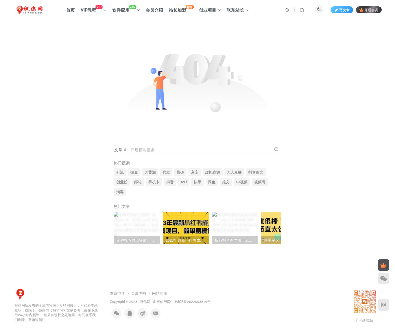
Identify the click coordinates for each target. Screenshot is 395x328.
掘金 (134, 172)
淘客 (120, 191)
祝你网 (145, 301)
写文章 (344, 9)
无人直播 (234, 172)
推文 (226, 181)
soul (183, 181)
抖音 (170, 181)
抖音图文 (255, 172)
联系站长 (235, 10)
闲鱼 (211, 181)
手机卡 (154, 181)
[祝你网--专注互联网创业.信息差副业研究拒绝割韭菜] (20, 293)
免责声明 (138, 293)
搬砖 (180, 172)
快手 (197, 181)
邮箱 (138, 181)
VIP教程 (91, 9)
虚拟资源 (212, 172)
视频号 (259, 181)
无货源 (150, 172)
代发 (166, 172)
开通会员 (371, 9)
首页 (70, 10)
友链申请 (117, 293)
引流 (120, 172)
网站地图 (159, 293)
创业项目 (207, 10)
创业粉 (122, 181)
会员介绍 (154, 10)
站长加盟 (181, 9)
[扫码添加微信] (383, 278)
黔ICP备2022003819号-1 (194, 301)
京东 (194, 172)
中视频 (242, 181)
